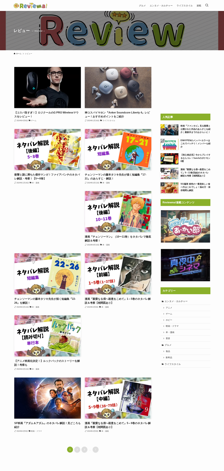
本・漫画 (170, 332)
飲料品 (169, 357)
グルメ (168, 345)
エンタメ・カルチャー (176, 301)
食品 (168, 351)
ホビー (169, 320)
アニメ (169, 308)
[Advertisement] (47, 217)
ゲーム (169, 314)
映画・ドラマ (172, 326)
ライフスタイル (173, 364)
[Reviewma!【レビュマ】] (30, 5)
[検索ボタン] (206, 5)
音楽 (168, 338)
